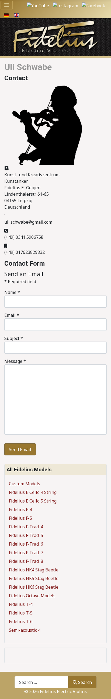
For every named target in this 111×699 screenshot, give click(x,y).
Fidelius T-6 (21, 621)
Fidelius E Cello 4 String (33, 492)
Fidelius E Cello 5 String (33, 501)
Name (12, 292)
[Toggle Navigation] (7, 5)
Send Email (20, 449)
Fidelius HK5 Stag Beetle (33, 578)
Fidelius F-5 (20, 518)
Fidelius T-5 (21, 613)
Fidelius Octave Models (32, 596)
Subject (13, 338)
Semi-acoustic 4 (24, 630)
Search (85, 682)
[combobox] (41, 682)
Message (15, 361)
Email (11, 315)
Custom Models (24, 484)
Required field (20, 281)
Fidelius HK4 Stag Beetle (33, 570)
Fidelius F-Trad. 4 (26, 527)
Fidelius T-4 (21, 604)
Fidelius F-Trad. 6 (26, 544)
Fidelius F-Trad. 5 (26, 535)
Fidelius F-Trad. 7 (26, 553)
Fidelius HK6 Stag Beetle (33, 587)
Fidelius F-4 (20, 509)
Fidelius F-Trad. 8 (26, 561)
